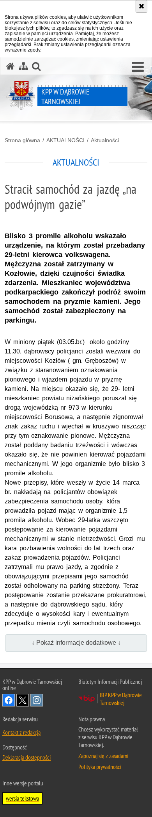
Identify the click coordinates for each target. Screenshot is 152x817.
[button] (138, 67)
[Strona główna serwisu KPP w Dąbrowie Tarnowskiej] (10, 66)
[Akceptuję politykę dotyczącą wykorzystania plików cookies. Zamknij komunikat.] (141, 6)
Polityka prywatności (99, 767)
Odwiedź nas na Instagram (36, 700)
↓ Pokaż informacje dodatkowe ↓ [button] (76, 642)
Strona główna (22, 140)
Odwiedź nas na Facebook (8, 700)
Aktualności (105, 140)
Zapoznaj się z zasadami (103, 756)
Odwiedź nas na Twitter (22, 700)
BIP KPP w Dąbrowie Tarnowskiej (121, 698)
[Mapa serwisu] (23, 66)
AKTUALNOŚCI (65, 140)
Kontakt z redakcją (21, 732)
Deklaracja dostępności (26, 757)
